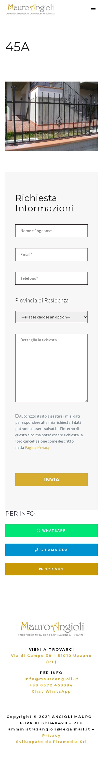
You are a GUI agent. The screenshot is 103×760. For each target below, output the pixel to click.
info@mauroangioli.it (51, 679)
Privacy (51, 735)
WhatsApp (53, 531)
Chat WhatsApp (51, 691)
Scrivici (53, 569)
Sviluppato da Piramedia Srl (51, 741)
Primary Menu (93, 10)
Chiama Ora (53, 550)
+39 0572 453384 (51, 685)
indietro (9, 58)
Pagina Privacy (37, 447)
